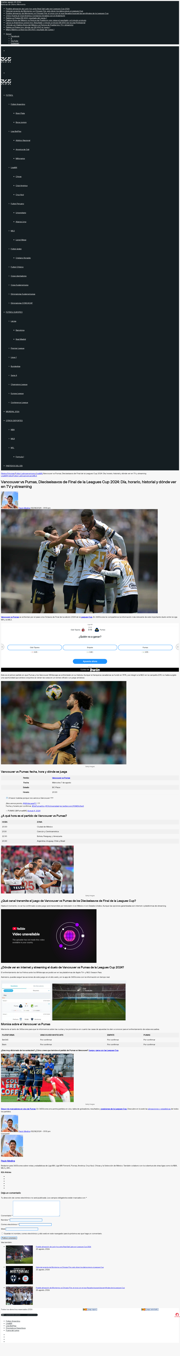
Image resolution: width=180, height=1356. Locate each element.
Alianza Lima (21, 222)
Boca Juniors (21, 122)
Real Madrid (21, 339)
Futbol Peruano (17, 204)
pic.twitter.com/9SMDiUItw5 (72, 806)
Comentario (6, 1215)
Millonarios (20, 158)
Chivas (18, 176)
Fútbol (9, 95)
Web (3, 1229)
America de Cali (22, 149)
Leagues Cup (86, 617)
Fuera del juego (12, 1330)
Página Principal (7, 473)
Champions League (19, 384)
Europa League (17, 393)
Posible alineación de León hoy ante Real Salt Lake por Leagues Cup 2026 (38, 9)
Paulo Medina (24, 508)
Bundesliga (15, 366)
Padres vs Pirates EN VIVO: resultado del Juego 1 (26, 18)
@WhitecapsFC (29, 803)
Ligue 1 (14, 357)
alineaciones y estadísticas (159, 1109)
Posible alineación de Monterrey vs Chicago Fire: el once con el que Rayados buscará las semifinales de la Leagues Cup (57, 13)
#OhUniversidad (52, 806)
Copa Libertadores (18, 276)
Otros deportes (14, 420)
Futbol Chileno (17, 267)
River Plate (20, 113)
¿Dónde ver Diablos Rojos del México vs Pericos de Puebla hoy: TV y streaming (39, 25)
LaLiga (13, 321)
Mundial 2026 (12, 411)
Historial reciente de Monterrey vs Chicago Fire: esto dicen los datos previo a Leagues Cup (44, 11)
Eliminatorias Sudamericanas (23, 294)
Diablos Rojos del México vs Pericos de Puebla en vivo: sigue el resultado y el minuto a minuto (46, 20)
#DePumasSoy (38, 806)
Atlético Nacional (23, 140)
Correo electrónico (10, 1224)
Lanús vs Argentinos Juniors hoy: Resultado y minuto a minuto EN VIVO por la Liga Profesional (45, 22)
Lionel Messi (21, 240)
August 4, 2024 (33, 811)
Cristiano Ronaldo (23, 258)
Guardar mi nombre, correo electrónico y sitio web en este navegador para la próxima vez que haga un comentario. (53, 1233)
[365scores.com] (6, 62)
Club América (21, 185)
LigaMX (14, 167)
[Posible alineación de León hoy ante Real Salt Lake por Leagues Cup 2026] (19, 1263)
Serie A (14, 375)
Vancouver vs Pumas (61, 778)
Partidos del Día (14, 466)
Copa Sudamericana (19, 285)
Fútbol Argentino (18, 104)
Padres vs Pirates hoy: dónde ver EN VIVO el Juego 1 (28, 27)
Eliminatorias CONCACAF (22, 303)
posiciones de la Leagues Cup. (114, 1109)
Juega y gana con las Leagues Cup (103, 1050)
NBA (13, 429)
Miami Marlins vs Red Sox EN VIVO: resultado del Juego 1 (30, 29)
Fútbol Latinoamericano (25, 473)
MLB (13, 439)
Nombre (5, 1220)
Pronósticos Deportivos (16, 1328)
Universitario (21, 213)
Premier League (17, 348)
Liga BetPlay (16, 131)
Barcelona (20, 330)
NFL (12, 448)
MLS (13, 231)
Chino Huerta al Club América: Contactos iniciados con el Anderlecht (35, 16)
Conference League (19, 402)
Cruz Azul (20, 194)
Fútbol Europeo (14, 312)
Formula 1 (20, 457)
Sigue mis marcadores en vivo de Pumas (18, 1109)
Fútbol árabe (16, 249)
